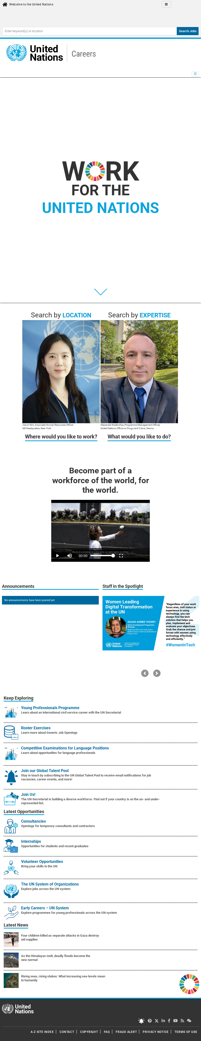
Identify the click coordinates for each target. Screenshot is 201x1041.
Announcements (18, 586)
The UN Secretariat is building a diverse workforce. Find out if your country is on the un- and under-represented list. (90, 801)
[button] (145, 673)
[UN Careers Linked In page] (163, 1020)
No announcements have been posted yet (29, 600)
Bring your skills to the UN (39, 866)
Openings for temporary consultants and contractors (58, 826)
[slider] (100, 548)
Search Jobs (188, 31)
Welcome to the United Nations (31, 4)
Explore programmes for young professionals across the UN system (69, 912)
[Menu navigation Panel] (195, 74)
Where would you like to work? (61, 437)
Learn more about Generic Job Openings (49, 732)
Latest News (16, 925)
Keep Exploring (18, 698)
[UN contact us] (189, 1020)
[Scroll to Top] (193, 1034)
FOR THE (100, 199)
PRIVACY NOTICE (156, 1032)
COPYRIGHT (89, 1032)
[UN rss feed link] (182, 1020)
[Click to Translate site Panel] (166, 4)
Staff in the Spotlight (122, 586)
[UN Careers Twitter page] (150, 1020)
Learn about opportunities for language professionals (58, 753)
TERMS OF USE (186, 1032)
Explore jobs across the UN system (45, 889)
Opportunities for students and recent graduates (54, 846)
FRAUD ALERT (126, 1032)
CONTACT (67, 1032)
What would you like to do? (139, 437)
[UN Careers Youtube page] (175, 1020)
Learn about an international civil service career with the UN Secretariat (71, 712)
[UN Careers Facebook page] (169, 1020)
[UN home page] (18, 1009)
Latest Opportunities (24, 811)
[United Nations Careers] (50, 53)
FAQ (107, 1032)
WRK (100, 171)
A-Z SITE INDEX (42, 1032)
